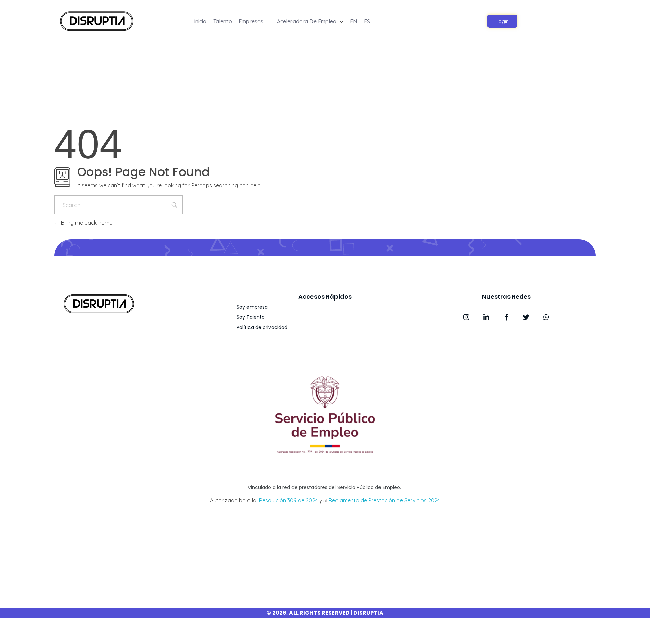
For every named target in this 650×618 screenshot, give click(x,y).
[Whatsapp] (546, 317)
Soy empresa (252, 307)
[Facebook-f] (506, 317)
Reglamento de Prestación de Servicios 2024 (384, 500)
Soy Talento (251, 317)
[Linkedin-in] (486, 317)
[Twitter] (526, 317)
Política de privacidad (262, 327)
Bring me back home (86, 222)
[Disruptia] (96, 20)
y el (323, 500)
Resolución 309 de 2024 (288, 500)
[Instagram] (466, 317)
